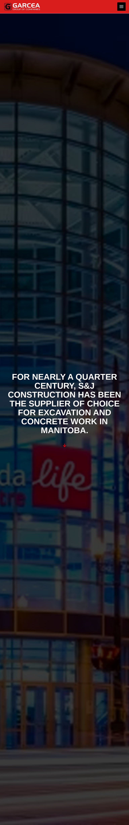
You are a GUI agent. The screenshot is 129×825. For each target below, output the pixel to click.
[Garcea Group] (22, 7)
